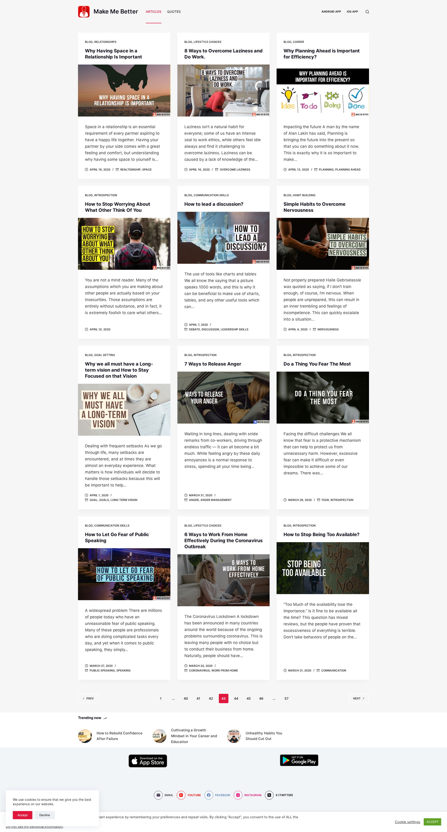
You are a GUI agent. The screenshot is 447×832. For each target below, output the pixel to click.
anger (194, 500)
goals (104, 500)
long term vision (124, 500)
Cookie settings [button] (407, 822)
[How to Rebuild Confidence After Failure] (85, 736)
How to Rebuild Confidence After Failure (119, 736)
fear (325, 500)
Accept (22, 815)
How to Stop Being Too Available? (321, 534)
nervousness (328, 329)
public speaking (102, 670)
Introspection (105, 195)
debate (194, 329)
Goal (94, 500)
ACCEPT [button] (432, 822)
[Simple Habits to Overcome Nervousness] (323, 244)
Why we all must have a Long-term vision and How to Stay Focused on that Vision (119, 370)
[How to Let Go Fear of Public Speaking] (124, 574)
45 (249, 698)
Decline (44, 815)
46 (261, 698)
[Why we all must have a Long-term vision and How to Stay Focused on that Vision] (124, 410)
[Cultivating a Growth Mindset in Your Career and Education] (159, 736)
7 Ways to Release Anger (212, 364)
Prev (90, 698)
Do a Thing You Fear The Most (317, 364)
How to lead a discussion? (213, 204)
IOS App (352, 11)
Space (147, 169)
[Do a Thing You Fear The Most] (323, 398)
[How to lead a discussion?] (223, 238)
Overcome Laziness (235, 169)
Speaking (123, 670)
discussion (210, 329)
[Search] (367, 12)
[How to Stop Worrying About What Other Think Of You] (124, 244)
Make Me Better (116, 11)
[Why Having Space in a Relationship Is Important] (124, 90)
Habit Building (304, 195)
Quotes (174, 12)
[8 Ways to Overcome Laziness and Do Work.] (223, 90)
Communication (333, 670)
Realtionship (130, 169)
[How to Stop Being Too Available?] (323, 568)
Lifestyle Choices (207, 42)
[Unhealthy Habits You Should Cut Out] (234, 736)
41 (198, 698)
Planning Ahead (348, 169)
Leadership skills (234, 329)
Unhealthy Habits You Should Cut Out (264, 736)
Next (357, 698)
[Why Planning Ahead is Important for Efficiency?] (323, 90)
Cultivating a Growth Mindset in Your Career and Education (194, 736)
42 (211, 698)
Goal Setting (104, 355)
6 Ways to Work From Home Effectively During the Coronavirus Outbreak (223, 540)
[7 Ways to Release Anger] (223, 398)
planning (326, 169)
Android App (331, 11)
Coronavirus (199, 670)
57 (286, 698)
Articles (153, 12)
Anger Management (216, 500)
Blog (89, 42)
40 (186, 698)
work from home (224, 670)
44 (236, 698)
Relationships (105, 42)
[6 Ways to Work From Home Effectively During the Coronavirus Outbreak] (223, 580)
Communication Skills (211, 195)
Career (298, 42)
